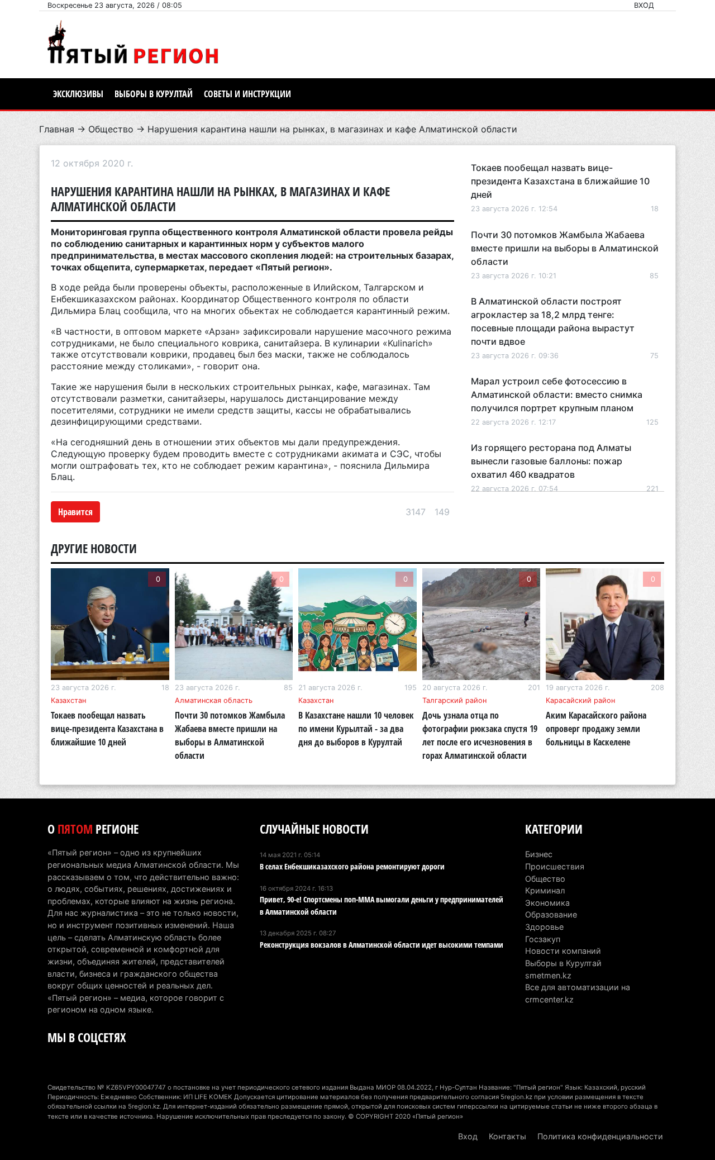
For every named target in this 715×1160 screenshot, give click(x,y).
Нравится (75, 512)
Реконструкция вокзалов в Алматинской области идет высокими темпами (381, 944)
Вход (644, 5)
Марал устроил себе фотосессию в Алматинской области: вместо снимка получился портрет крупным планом (556, 394)
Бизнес (538, 854)
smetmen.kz (548, 975)
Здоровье (544, 926)
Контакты (507, 1136)
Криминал (545, 890)
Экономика (547, 902)
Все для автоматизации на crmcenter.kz (577, 993)
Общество (111, 129)
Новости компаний (563, 950)
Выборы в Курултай (154, 94)
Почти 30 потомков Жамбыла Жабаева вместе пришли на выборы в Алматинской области (565, 248)
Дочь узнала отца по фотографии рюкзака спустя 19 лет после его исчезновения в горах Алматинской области (479, 735)
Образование (551, 914)
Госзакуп (542, 939)
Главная (56, 129)
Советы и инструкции (247, 94)
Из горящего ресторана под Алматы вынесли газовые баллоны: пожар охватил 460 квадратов (551, 461)
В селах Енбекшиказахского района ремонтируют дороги (352, 866)
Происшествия (554, 866)
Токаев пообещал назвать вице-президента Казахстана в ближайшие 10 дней (560, 181)
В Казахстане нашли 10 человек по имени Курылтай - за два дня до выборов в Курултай (356, 728)
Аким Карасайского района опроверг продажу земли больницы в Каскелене (596, 728)
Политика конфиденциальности (600, 1136)
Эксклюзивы (78, 94)
